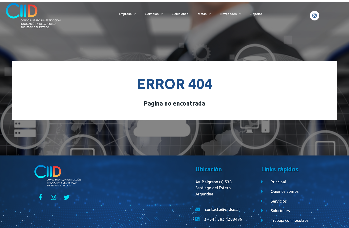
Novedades (228, 14)
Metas (202, 14)
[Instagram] (314, 15)
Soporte (256, 14)
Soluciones (180, 14)
